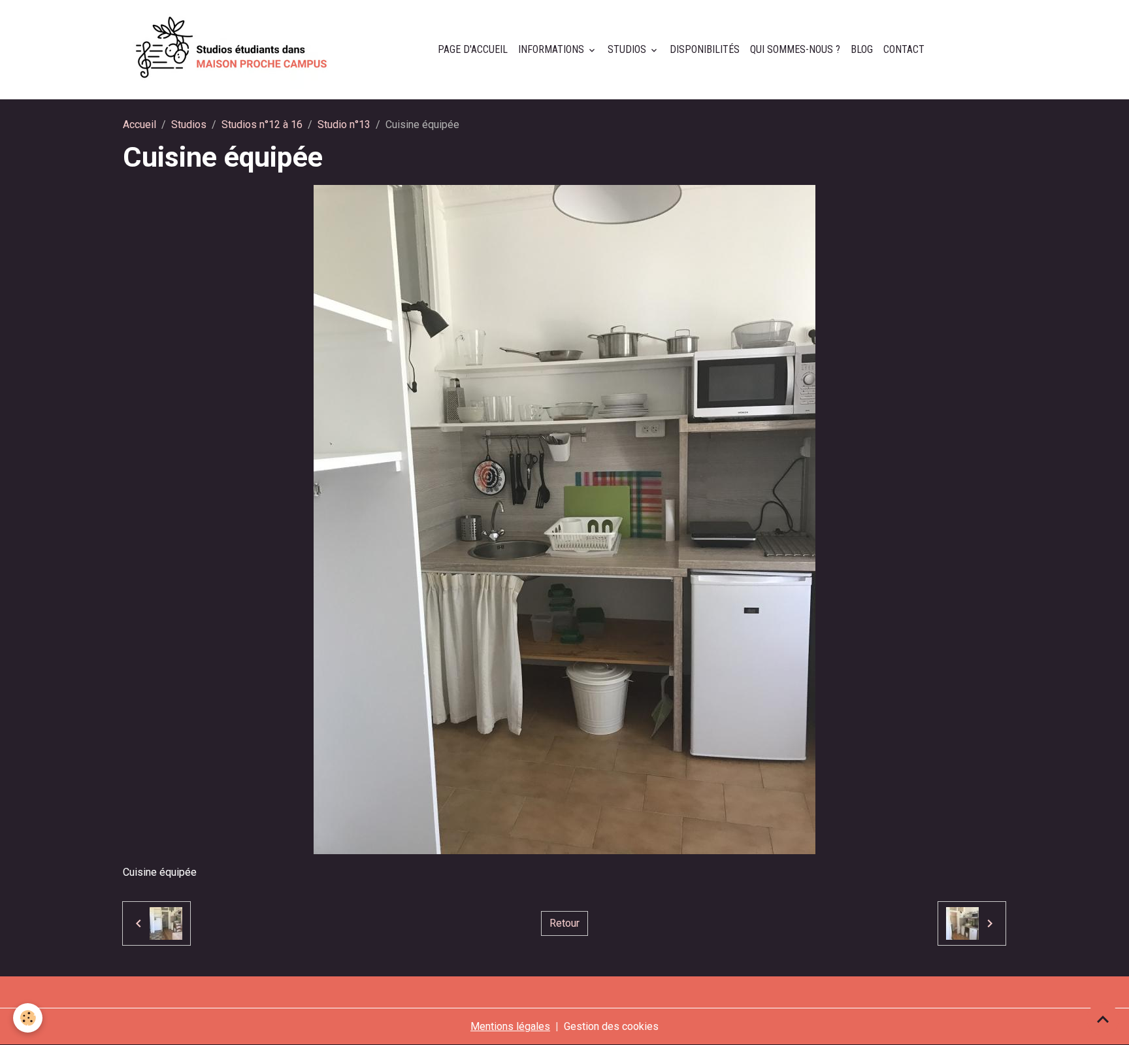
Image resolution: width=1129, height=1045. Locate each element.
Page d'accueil (473, 49)
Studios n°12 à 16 (262, 124)
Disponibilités (705, 49)
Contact (903, 49)
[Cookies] (27, 1018)
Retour (564, 923)
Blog (862, 49)
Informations (552, 49)
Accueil (139, 124)
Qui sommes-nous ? (795, 49)
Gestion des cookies (611, 1026)
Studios (628, 49)
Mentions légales (510, 1026)
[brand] (234, 49)
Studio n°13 (344, 124)
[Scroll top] (1103, 1019)
